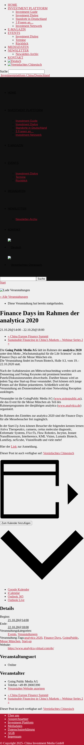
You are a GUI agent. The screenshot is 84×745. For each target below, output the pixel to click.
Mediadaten (15, 726)
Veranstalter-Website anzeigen (26, 688)
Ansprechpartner (18, 719)
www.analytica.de (69, 405)
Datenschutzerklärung (21, 729)
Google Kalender (18, 589)
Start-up (27, 641)
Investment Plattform (20, 722)
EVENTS (14, 33)
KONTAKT (15, 57)
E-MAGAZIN (17, 29)
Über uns (13, 715)
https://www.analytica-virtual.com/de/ (31, 648)
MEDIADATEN (18, 47)
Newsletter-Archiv (27, 54)
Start (3, 282)
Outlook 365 (15, 596)
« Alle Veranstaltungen (14, 296)
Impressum (14, 736)
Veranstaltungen (28, 634)
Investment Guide (27, 11)
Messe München (10, 641)
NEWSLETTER (18, 50)
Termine (21, 40)
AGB (11, 733)
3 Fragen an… (24, 22)
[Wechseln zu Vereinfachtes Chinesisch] (25, 64)
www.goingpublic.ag (67, 398)
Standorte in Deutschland (31, 19)
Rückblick (22, 43)
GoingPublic (70, 637)
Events (12, 634)
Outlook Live (16, 600)
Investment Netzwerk (29, 26)
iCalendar (14, 593)
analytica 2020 (33, 637)
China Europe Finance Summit (28, 336)
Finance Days (52, 637)
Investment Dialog (27, 15)
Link (14, 446)
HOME (12, 4)
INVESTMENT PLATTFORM (27, 8)
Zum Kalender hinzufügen (16, 523)
